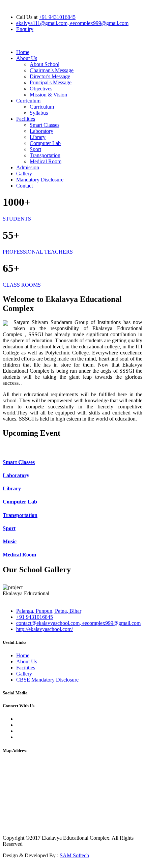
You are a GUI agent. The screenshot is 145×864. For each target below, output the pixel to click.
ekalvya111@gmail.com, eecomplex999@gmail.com (72, 23)
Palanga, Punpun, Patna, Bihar (48, 611)
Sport (35, 149)
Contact (24, 186)
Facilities (25, 119)
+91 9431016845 (57, 17)
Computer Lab (45, 143)
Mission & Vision (48, 94)
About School (44, 64)
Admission (27, 167)
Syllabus (39, 113)
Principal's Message (50, 82)
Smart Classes (44, 125)
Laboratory (41, 131)
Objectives (41, 88)
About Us (26, 58)
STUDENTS (17, 219)
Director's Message (50, 76)
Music (10, 541)
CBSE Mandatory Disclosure (47, 680)
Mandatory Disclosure (39, 179)
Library (38, 137)
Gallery (24, 173)
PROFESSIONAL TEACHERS (38, 252)
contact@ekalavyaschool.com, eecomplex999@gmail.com (78, 623)
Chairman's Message (52, 70)
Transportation (45, 155)
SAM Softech (74, 855)
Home (22, 52)
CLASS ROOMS (22, 285)
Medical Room (45, 161)
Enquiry (24, 29)
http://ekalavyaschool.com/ (44, 629)
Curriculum (28, 101)
